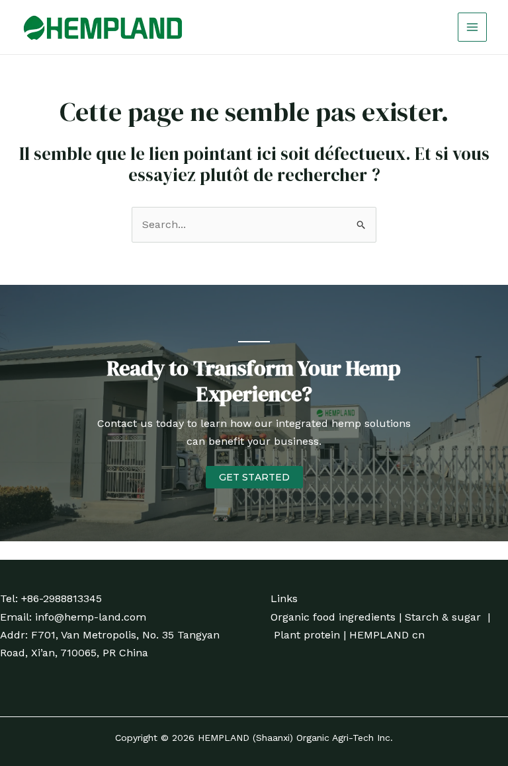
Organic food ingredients (333, 617)
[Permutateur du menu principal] (472, 27)
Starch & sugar (443, 617)
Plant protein (307, 635)
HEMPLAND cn (387, 635)
